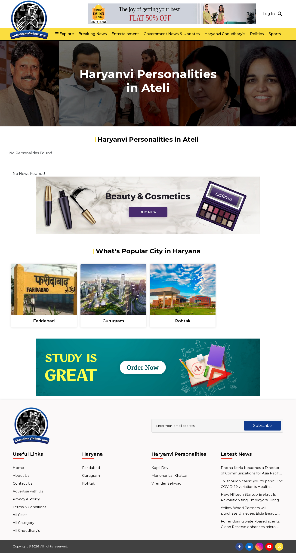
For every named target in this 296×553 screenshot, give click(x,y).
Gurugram (91, 475)
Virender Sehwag (166, 483)
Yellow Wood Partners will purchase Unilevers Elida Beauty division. (249, 511)
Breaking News (92, 34)
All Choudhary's (26, 530)
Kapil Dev (159, 467)
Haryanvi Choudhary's (224, 34)
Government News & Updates (172, 34)
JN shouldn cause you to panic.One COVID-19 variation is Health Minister (252, 484)
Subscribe (262, 425)
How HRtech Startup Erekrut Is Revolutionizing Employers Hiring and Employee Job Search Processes (250, 497)
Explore (66, 34)
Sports (274, 34)
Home (18, 467)
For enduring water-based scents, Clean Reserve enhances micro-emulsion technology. (250, 524)
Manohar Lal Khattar (169, 475)
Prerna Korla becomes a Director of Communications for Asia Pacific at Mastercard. (251, 470)
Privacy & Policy (26, 499)
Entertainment (125, 34)
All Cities (20, 515)
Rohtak (88, 483)
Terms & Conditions (29, 507)
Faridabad (91, 467)
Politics (257, 34)
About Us (21, 475)
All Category (23, 522)
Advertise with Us (28, 491)
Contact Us (22, 483)
